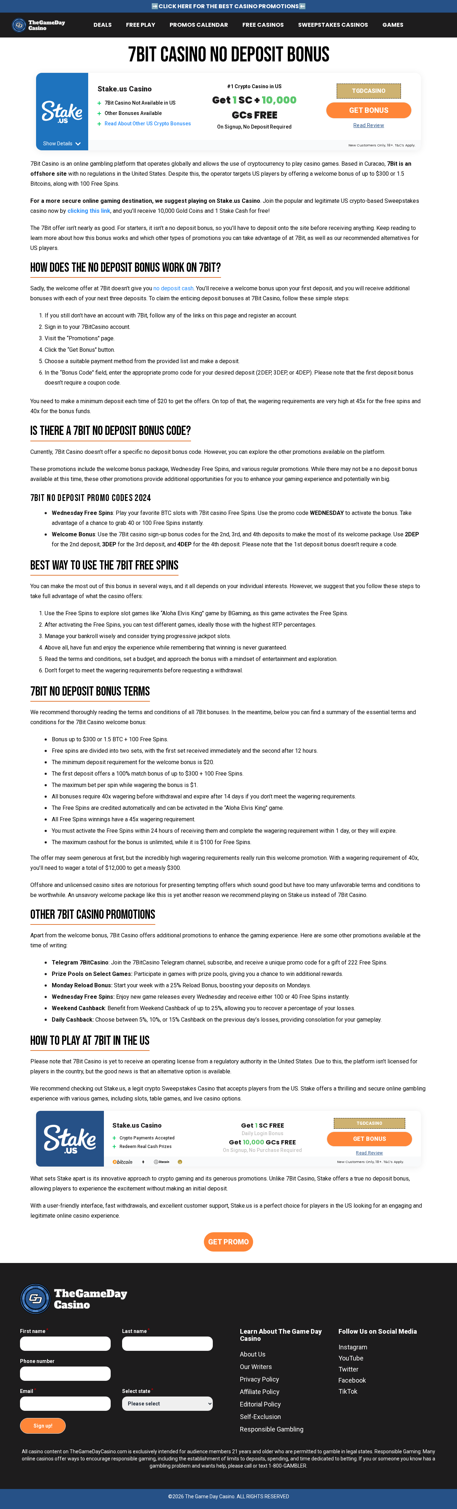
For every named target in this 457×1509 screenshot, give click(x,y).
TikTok (347, 1391)
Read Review (368, 125)
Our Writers (256, 1366)
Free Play (140, 25)
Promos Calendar (199, 25)
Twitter (348, 1369)
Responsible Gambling (271, 1429)
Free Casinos (263, 25)
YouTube (350, 1358)
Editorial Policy (260, 1404)
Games (392, 25)
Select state (137, 1391)
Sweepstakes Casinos (333, 25)
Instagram (352, 1347)
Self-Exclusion (260, 1416)
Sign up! (43, 1426)
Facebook (352, 1380)
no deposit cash (174, 288)
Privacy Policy (259, 1379)
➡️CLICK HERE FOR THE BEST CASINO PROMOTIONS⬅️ (228, 6)
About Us (253, 1354)
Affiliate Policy (260, 1391)
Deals (103, 25)
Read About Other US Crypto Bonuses (148, 123)
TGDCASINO (369, 90)
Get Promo (228, 1242)
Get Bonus (368, 110)
